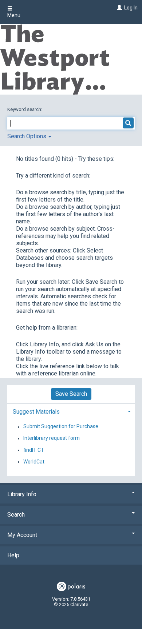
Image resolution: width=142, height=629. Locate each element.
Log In (131, 8)
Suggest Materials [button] (36, 411)
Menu (13, 15)
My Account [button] (22, 535)
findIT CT (33, 450)
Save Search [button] (71, 393)
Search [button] (16, 514)
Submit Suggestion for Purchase (60, 427)
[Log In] (118, 8)
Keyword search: (25, 109)
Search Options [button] (27, 136)
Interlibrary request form (51, 438)
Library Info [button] (21, 494)
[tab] (71, 411)
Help (13, 555)
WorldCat (33, 462)
